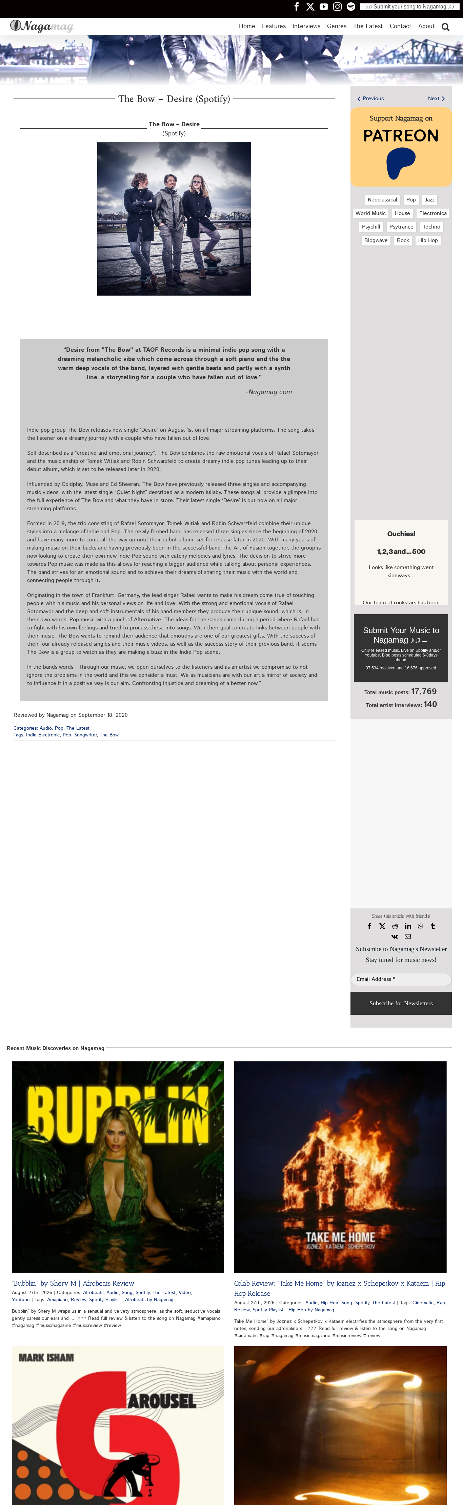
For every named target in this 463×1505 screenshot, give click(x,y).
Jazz (430, 200)
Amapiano (57, 1299)
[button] (445, 26)
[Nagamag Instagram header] (340, 6)
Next (434, 99)
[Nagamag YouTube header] (326, 6)
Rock (403, 240)
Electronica (433, 213)
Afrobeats (93, 1292)
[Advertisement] (400, 287)
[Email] (407, 936)
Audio (46, 728)
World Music (371, 213)
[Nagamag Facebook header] (299, 6)
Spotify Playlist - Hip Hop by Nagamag (293, 1310)
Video (185, 1292)
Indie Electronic (43, 735)
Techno (431, 227)
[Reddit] (395, 926)
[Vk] (394, 936)
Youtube (21, 1299)
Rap (441, 1302)
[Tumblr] (432, 926)
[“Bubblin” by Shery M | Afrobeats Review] (118, 1167)
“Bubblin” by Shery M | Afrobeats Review (73, 1283)
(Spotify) (174, 129)
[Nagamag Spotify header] (353, 6)
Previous (373, 99)
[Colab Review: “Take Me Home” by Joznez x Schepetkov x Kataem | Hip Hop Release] (340, 1167)
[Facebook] (369, 926)
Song (127, 1292)
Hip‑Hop (428, 240)
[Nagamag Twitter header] (313, 6)
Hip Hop (329, 1302)
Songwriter (85, 735)
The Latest (77, 728)
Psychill (371, 227)
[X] (382, 926)
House (402, 213)
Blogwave (376, 240)
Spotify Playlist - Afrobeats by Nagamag (131, 1299)
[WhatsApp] (420, 926)
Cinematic (423, 1302)
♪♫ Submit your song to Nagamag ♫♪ (410, 6)
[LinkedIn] (408, 926)
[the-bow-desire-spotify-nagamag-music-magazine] (174, 144)
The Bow (109, 735)
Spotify (142, 1292)
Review (78, 1299)
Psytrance (401, 227)
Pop (59, 728)
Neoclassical (382, 200)
